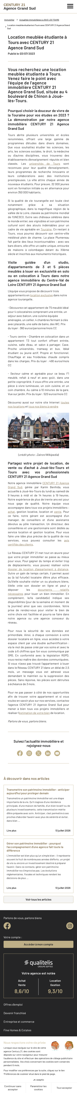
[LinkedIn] (48, 753)
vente (57, 511)
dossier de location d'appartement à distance (38, 569)
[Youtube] (57, 753)
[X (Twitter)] (38, 753)
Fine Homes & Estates (17, 1030)
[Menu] (70, 5)
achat (11, 511)
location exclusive (41, 295)
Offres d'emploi (13, 1004)
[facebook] (7, 925)
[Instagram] (29, 753)
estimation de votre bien (34, 712)
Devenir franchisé (15, 1013)
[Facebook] (20, 753)
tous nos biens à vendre (43, 406)
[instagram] (69, 925)
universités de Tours (44, 163)
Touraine (46, 229)
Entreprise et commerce (19, 1021)
